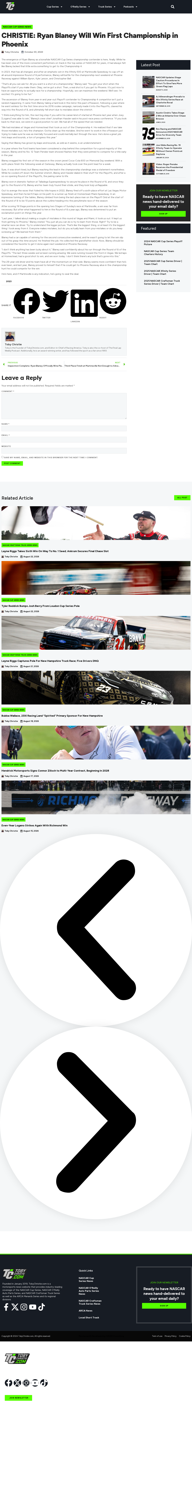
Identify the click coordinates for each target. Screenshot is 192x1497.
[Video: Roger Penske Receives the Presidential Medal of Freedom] (148, 168)
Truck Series (105, 6)
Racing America (14, 1461)
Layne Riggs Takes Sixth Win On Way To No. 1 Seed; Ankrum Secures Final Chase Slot (55, 551)
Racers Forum (13, 1488)
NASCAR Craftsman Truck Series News (20, 545)
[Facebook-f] (6, 1307)
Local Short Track (89, 1317)
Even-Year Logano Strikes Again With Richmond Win (35, 825)
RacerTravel (12, 1481)
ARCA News (85, 1310)
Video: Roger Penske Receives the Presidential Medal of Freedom (169, 167)
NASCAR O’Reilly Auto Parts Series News (89, 1290)
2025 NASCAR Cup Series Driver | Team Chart (163, 262)
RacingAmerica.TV (15, 1468)
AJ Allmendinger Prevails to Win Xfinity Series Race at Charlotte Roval (170, 99)
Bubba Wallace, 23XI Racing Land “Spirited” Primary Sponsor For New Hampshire (52, 715)
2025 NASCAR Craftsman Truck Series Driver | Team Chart (162, 282)
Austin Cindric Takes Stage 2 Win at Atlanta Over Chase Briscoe (171, 116)
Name (5, 424)
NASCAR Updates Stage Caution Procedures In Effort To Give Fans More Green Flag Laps (169, 82)
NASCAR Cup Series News (17, 27)
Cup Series (53, 6)
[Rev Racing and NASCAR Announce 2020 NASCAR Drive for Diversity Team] (148, 133)
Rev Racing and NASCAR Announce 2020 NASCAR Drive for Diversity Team (169, 132)
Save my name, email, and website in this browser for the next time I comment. (51, 457)
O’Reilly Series (78, 6)
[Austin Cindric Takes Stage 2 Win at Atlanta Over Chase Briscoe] (148, 117)
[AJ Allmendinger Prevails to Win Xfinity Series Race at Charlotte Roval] (148, 101)
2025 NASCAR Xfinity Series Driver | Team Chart (160, 272)
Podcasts (129, 6)
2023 (9, 281)
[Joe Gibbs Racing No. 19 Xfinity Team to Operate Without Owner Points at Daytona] (148, 149)
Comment (8, 391)
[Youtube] (32, 1307)
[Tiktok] (41, 1307)
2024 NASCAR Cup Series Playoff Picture (163, 243)
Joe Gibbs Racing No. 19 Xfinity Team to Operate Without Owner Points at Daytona (169, 149)
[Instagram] (24, 1307)
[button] (172, 6)
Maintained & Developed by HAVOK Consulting (101, 1336)
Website (6, 446)
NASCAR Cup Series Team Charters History (159, 253)
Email (6, 435)
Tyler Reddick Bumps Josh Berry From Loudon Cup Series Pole (41, 606)
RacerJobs (11, 1474)
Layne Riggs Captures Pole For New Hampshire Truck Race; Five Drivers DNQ (50, 661)
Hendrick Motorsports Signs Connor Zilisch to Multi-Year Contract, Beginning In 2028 (55, 770)
